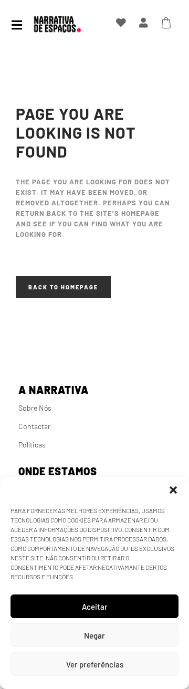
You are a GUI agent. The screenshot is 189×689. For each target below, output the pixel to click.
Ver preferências (94, 664)
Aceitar (95, 606)
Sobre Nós (34, 407)
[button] (173, 490)
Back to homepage (63, 287)
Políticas (32, 444)
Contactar (34, 426)
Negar (94, 635)
